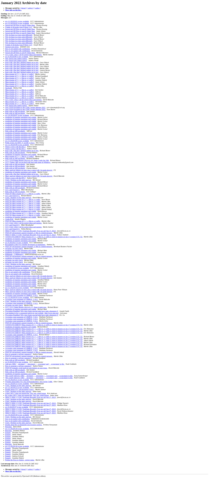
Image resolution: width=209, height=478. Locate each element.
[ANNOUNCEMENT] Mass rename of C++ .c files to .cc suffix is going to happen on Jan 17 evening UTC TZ (44, 237)
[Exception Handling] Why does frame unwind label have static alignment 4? (32, 311)
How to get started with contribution (17, 49)
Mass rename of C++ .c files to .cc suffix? (19, 74)
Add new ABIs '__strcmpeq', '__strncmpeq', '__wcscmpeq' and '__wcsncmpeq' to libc (35, 364)
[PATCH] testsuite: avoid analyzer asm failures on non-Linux (26, 368)
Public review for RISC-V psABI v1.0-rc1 (20, 143)
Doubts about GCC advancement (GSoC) (19, 389)
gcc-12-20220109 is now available (17, 145)
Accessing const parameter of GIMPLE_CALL (21, 295)
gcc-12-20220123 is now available (17, 387)
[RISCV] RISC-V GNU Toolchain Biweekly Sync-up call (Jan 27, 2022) (30, 397)
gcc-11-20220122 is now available (17, 384)
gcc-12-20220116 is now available (17, 297)
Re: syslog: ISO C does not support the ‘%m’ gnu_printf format (27, 395)
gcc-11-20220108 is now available (17, 141)
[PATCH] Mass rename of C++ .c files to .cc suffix (23, 194)
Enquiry (8, 433)
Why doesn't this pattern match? (16, 59)
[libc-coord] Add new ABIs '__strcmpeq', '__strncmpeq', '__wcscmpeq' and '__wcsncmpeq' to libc (39, 376)
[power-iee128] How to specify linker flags (20, 25)
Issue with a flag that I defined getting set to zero (22, 62)
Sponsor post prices (12, 47)
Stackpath (8, 88)
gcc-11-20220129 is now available (17, 429)
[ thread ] (23, 8)
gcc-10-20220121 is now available (17, 380)
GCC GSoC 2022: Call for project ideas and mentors (23, 55)
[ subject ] (30, 8)
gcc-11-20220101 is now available (17, 21)
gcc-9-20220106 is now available (17, 57)
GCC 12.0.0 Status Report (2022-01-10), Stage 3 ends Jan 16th (27, 160)
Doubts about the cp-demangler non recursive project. (23, 425)
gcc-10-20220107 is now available (17, 115)
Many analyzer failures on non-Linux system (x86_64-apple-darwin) (29, 170)
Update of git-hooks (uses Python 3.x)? (19, 27)
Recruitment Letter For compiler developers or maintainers (25, 245)
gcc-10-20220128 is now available (17, 415)
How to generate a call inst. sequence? (18, 354)
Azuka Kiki (9, 219)
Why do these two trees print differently (19, 35)
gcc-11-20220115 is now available (17, 288)
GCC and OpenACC (12, 190)
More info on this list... (13, 10)
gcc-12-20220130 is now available (17, 446)
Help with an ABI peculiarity (15, 111)
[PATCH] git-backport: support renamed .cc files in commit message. (29, 233)
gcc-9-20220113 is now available (16, 243)
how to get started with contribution (17, 419)
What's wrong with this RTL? (15, 147)
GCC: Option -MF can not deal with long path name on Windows (28, 162)
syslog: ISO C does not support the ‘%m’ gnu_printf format (25, 393)
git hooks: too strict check (14, 248)
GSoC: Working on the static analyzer (18, 180)
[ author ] (37, 8)
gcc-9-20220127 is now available (17, 407)
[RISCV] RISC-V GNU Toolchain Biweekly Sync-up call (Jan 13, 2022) (30, 231)
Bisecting (8, 427)
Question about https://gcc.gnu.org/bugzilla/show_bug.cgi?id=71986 (29, 382)
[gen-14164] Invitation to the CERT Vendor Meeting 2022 (25, 107)
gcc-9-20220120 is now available (17, 362)
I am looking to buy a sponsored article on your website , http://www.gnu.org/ (32, 313)
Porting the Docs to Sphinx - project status (20, 460)
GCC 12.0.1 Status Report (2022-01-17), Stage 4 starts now (26, 307)
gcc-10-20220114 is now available (17, 268)
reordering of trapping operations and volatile (21, 117)
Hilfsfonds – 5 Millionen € (14, 254)
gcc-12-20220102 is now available (17, 23)
